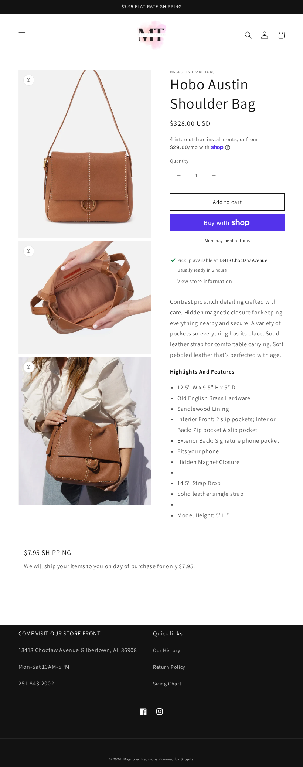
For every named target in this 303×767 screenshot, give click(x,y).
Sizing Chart (167, 683)
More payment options (227, 240)
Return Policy (169, 667)
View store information (204, 281)
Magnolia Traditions (140, 759)
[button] (22, 35)
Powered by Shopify (176, 759)
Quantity (179, 161)
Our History (166, 650)
